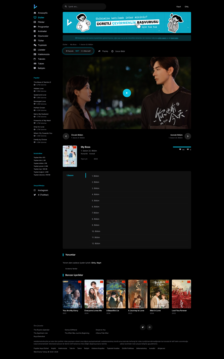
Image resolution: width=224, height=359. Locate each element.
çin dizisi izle (173, 344)
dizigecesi (161, 348)
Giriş (186, 6)
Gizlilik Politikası (128, 348)
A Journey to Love (136, 310)
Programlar (43, 26)
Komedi (92, 154)
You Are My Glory (70, 310)
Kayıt (179, 6)
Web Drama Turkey (40, 352)
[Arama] (67, 6)
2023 (130, 313)
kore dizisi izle (163, 344)
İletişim (41, 68)
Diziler (41, 17)
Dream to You (101, 330)
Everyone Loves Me (93, 310)
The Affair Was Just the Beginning (77, 333)
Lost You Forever (179, 310)
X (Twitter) (43, 194)
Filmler (41, 22)
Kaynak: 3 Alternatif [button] (78, 51)
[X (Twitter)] (143, 327)
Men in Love (155, 310)
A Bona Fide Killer (102, 333)
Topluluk (42, 45)
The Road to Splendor (41, 330)
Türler (41, 40)
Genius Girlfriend (71, 330)
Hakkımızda (44, 54)
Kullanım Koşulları (98, 348)
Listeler (41, 49)
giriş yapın (162, 38)
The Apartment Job (41, 333)
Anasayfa (42, 13)
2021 (64, 313)
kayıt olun (174, 38)
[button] (103, 51)
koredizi (152, 348)
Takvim (41, 59)
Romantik (84, 154)
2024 (86, 313)
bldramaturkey (141, 348)
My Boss (73, 44)
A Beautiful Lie (112, 310)
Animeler (42, 31)
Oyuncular (43, 36)
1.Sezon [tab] (70, 175)
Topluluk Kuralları (113, 348)
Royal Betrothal (39, 336)
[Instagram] (149, 327)
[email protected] (113, 344)
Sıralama (71, 269)
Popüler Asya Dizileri (41, 348)
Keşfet (53, 348)
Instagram (43, 190)
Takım (41, 63)
